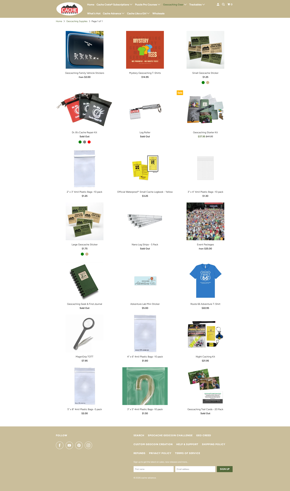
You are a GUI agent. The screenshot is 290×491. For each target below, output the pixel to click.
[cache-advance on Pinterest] (79, 445)
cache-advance (148, 478)
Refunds (139, 453)
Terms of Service (187, 453)
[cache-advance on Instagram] (89, 445)
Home (90, 4)
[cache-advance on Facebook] (60, 445)
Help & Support (187, 444)
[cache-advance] (69, 8)
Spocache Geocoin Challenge (170, 435)
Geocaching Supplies (76, 21)
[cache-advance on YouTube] (70, 445)
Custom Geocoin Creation (153, 444)
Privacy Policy (160, 453)
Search (139, 435)
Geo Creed (203, 435)
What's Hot (94, 13)
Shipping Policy (213, 444)
